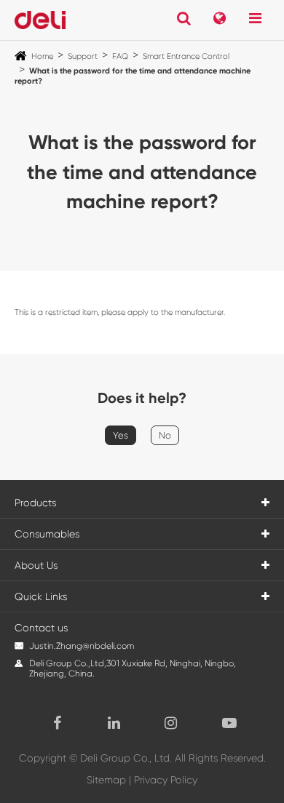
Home (42, 56)
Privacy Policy (165, 780)
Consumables (47, 534)
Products (35, 502)
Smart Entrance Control (186, 56)
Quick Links (41, 596)
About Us (36, 565)
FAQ (120, 56)
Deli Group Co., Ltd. (126, 758)
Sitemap (106, 780)
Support (83, 56)
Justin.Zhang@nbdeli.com (81, 646)
